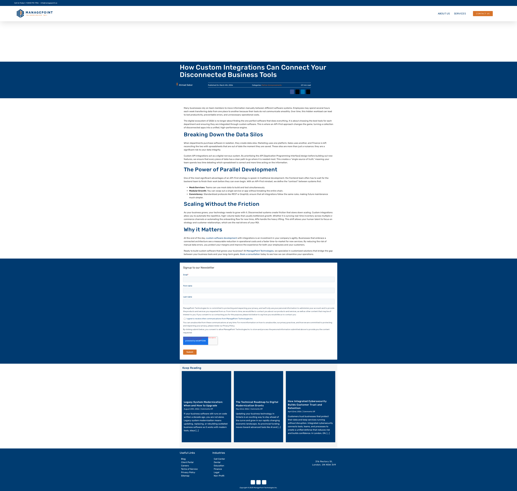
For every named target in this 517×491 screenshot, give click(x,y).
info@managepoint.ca (49, 3)
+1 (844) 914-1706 (32, 3)
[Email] (308, 93)
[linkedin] (258, 482)
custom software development (221, 238)
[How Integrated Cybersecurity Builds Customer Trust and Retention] (310, 384)
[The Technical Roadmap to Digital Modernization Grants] (258, 384)
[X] (296, 93)
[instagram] (264, 482)
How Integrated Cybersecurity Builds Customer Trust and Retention (307, 404)
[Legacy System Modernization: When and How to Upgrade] (206, 384)
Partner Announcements (272, 85)
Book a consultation (250, 254)
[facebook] (253, 482)
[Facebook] (290, 93)
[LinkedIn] (302, 93)
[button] (497, 13)
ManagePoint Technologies (260, 251)
